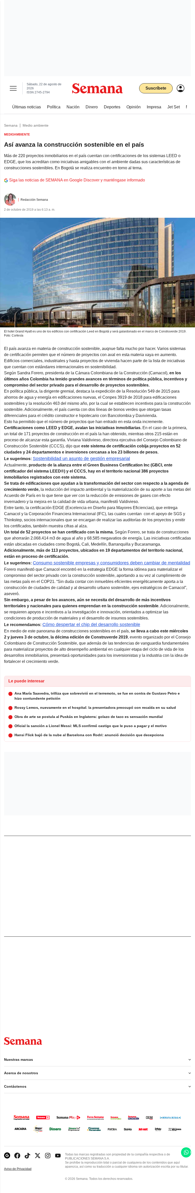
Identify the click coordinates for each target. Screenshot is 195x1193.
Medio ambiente (35, 125)
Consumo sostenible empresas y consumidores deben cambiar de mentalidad (111, 562)
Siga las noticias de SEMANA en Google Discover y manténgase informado (77, 180)
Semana (11, 125)
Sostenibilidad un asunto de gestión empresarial (81, 458)
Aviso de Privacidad (23, 1169)
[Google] (7, 1155)
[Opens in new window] (17, 1155)
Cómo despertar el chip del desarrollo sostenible (91, 624)
